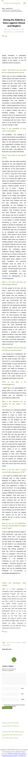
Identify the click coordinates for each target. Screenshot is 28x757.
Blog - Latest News (7, 8)
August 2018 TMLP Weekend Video (12, 735)
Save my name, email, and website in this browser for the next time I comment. (14, 705)
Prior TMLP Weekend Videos (10, 738)
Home (9, 10)
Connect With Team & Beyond (10, 726)
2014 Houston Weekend (15, 10)
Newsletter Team (20, 31)
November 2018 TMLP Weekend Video (13, 731)
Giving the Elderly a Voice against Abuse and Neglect (14, 23)
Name (22, 688)
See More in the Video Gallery (10, 723)
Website (22, 699)
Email (22, 693)
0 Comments (15, 29)
